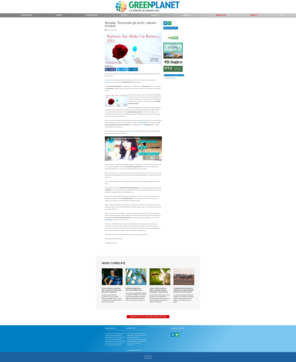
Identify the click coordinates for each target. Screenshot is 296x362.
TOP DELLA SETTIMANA (169, 75)
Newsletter (221, 15)
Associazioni (26, 15)
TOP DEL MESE (180, 75)
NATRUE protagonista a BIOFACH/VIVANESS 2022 (134, 289)
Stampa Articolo (171, 28)
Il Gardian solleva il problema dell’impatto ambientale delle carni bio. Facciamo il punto (183, 290)
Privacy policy (147, 356)
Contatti (253, 15)
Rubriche (186, 15)
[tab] (170, 75)
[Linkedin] (165, 23)
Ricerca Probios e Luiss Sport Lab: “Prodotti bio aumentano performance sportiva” (112, 290)
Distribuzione (92, 15)
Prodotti (155, 15)
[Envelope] (170, 23)
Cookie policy (148, 358)
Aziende (59, 15)
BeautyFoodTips (109, 82)
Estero (124, 15)
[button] (110, 69)
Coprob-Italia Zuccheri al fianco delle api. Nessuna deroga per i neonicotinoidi (159, 290)
